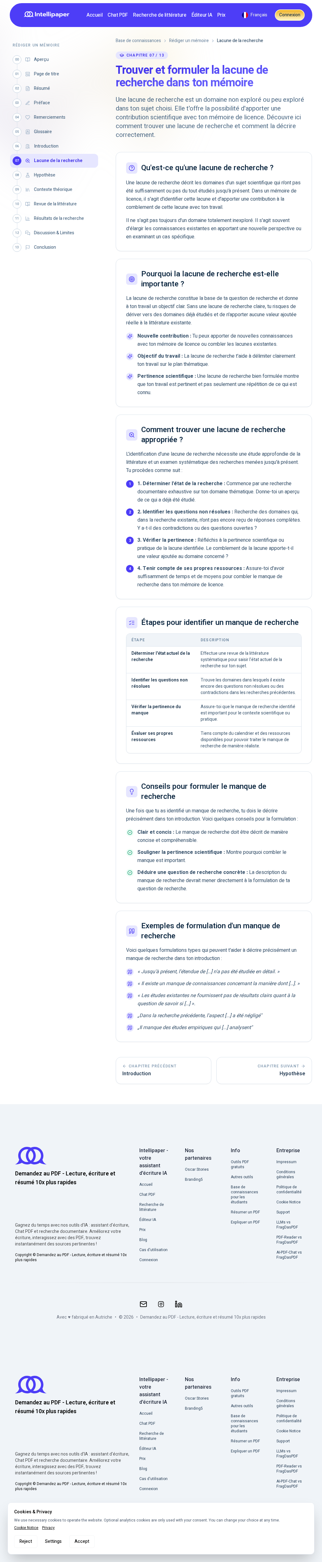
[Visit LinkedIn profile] (178, 1304)
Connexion (289, 15)
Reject (25, 1541)
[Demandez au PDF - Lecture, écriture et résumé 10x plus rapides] (49, 15)
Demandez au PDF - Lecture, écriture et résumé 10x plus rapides (203, 1317)
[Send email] (143, 1304)
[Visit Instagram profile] (161, 1304)
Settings (53, 1541)
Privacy (48, 1527)
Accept (82, 1541)
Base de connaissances (138, 41)
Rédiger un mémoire (189, 41)
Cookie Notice (26, 1527)
